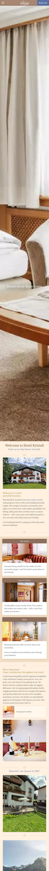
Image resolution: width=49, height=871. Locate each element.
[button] (3, 3)
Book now (43, 3)
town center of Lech (34, 500)
